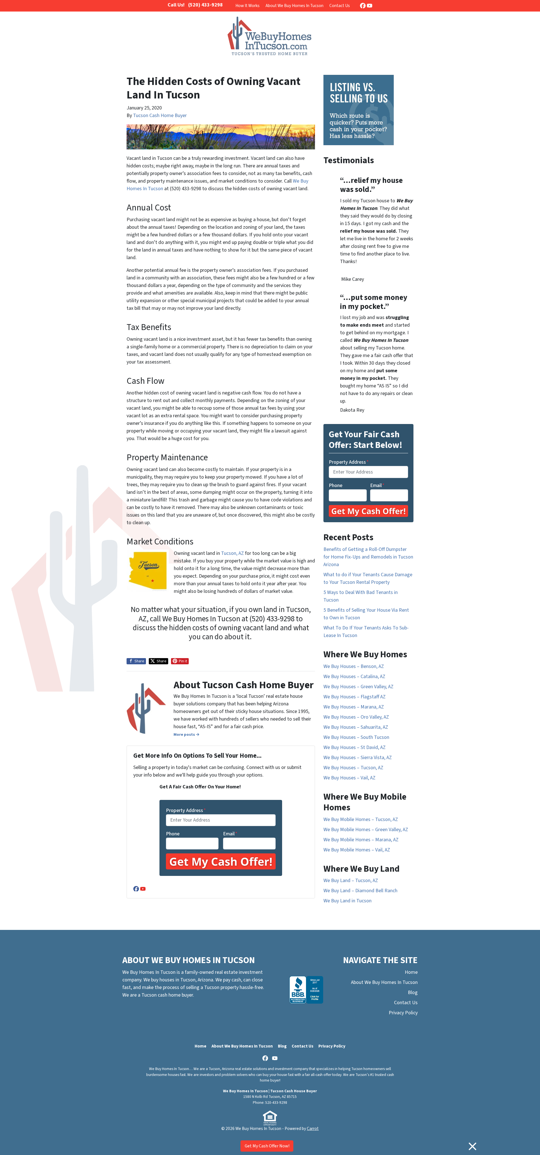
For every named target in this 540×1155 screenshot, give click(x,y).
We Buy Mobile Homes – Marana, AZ (361, 839)
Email (230, 833)
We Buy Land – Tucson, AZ (350, 880)
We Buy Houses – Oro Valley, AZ (356, 717)
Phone (172, 833)
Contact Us (339, 6)
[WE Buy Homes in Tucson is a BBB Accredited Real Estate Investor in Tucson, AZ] (306, 990)
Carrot (313, 1128)
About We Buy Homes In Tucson (294, 6)
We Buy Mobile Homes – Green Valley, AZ (365, 829)
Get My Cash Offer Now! (267, 1146)
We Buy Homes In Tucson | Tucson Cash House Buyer (270, 1091)
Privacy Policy (403, 1012)
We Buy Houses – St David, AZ (354, 747)
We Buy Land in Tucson (347, 900)
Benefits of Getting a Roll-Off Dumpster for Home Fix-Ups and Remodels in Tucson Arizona (368, 557)
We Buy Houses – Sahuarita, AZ (355, 727)
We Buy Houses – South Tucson (356, 737)
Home (411, 972)
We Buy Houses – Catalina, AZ (354, 676)
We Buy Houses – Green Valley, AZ (358, 686)
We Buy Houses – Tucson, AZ (353, 767)
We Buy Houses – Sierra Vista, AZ (357, 757)
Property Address (186, 810)
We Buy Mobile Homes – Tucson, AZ (360, 819)
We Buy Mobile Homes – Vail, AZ (356, 849)
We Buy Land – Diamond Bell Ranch (360, 890)
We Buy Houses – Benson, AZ (353, 666)
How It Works (247, 6)
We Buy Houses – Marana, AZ (353, 706)
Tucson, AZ (232, 553)
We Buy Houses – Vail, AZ (349, 777)
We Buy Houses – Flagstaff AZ (354, 696)
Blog (413, 992)
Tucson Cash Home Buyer (160, 115)
